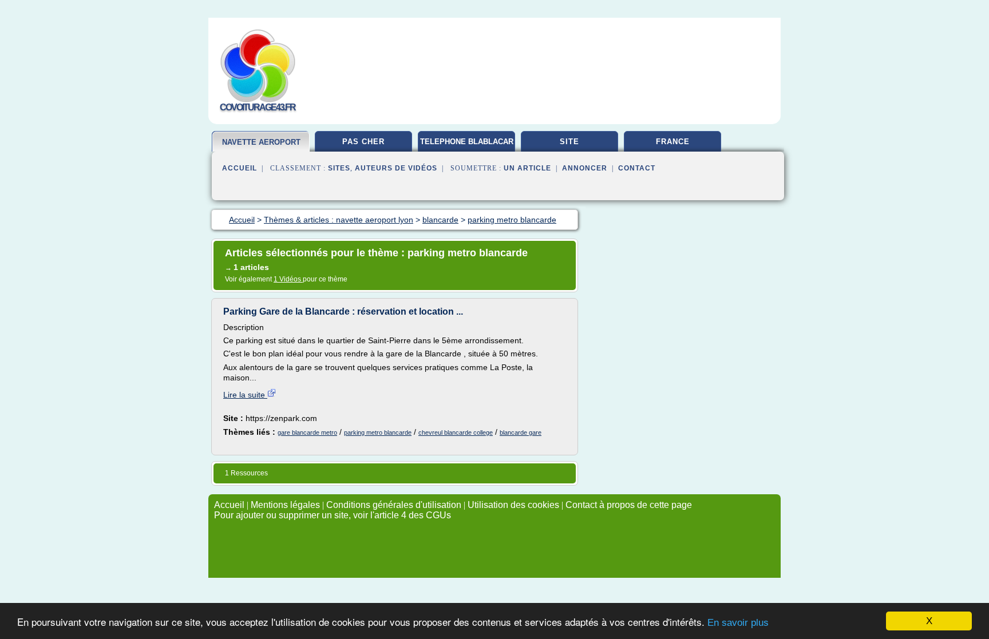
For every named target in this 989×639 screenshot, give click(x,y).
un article (527, 168)
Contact (636, 168)
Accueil (239, 168)
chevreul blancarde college (455, 432)
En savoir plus (738, 622)
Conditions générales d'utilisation (393, 505)
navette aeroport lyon (261, 147)
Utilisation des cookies (513, 505)
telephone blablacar (466, 141)
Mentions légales (285, 505)
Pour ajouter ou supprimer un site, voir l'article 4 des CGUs (332, 515)
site (569, 141)
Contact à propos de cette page (628, 505)
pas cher (363, 141)
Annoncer (584, 168)
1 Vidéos (288, 279)
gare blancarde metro (307, 432)
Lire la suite (245, 394)
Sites (339, 168)
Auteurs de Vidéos (396, 168)
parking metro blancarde (378, 432)
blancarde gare (520, 432)
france (673, 141)
